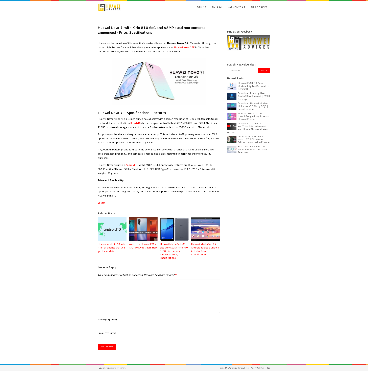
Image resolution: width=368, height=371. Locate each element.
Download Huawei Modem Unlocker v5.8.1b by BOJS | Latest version (253, 106)
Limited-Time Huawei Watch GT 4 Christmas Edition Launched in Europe (254, 139)
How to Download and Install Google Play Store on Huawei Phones (253, 116)
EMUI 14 (217, 7)
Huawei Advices (104, 368)
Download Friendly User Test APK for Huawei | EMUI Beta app (254, 96)
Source (102, 202)
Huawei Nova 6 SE (184, 47)
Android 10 (131, 165)
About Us (255, 368)
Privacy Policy (244, 368)
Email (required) (107, 333)
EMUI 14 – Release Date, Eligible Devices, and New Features (252, 149)
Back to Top (265, 368)
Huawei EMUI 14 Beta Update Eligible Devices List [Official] (253, 86)
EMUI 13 (201, 7)
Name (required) (107, 319)
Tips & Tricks (259, 7)
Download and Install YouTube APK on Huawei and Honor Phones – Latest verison (247, 128)
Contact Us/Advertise (228, 368)
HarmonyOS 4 (236, 7)
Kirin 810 (135, 123)
